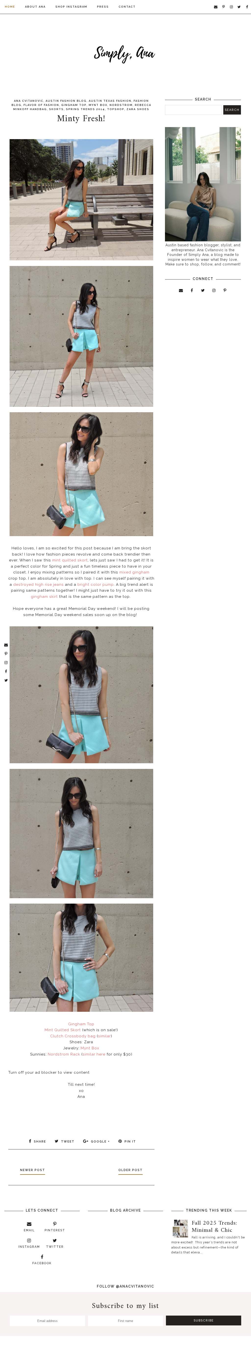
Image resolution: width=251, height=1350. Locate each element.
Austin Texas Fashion (110, 101)
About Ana (35, 6)
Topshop (115, 109)
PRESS (103, 6)
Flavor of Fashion (41, 105)
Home (10, 6)
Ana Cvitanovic (28, 101)
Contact (127, 6)
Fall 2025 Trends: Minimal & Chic (214, 1226)
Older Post (130, 1170)
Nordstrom (121, 105)
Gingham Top (74, 105)
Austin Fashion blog (66, 101)
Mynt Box (98, 105)
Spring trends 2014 (85, 109)
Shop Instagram (71, 6)
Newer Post (32, 1170)
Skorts (56, 109)
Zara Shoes (137, 109)
